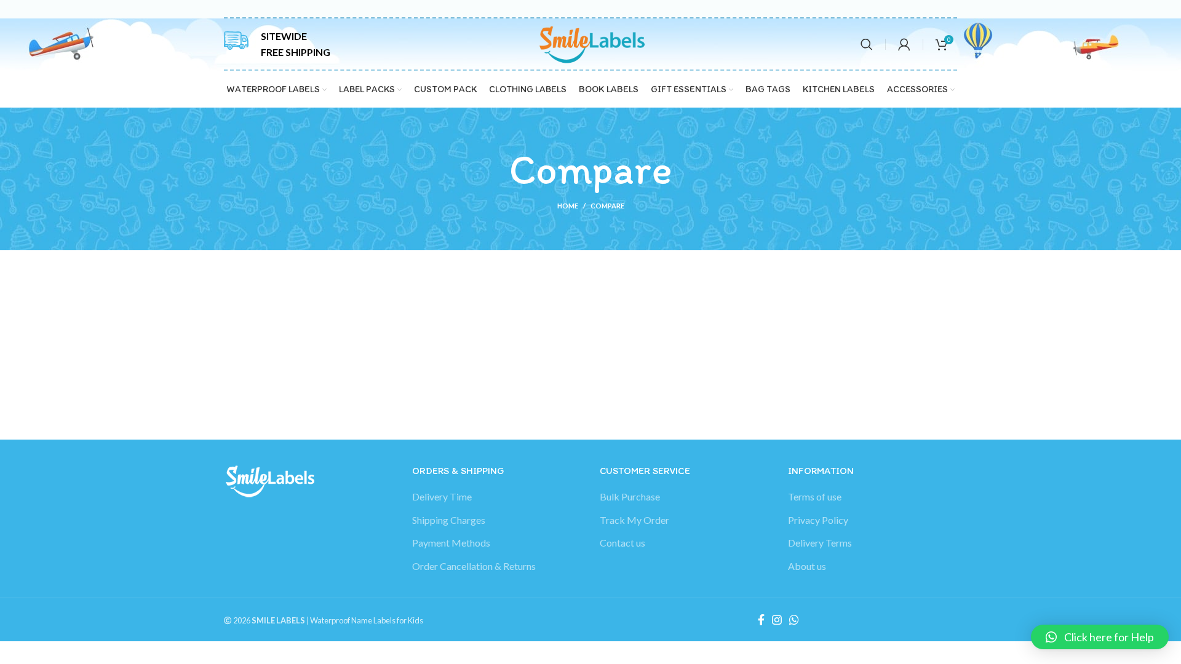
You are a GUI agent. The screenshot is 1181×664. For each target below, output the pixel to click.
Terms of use (814, 496)
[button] (1100, 637)
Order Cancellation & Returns (474, 566)
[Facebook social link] (761, 620)
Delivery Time (442, 496)
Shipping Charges (448, 520)
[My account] (904, 44)
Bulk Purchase (630, 496)
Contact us (622, 542)
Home (567, 206)
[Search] (866, 44)
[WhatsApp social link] (794, 620)
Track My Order (634, 520)
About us (807, 566)
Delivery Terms (820, 542)
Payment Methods (451, 542)
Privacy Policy (818, 520)
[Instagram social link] (776, 620)
